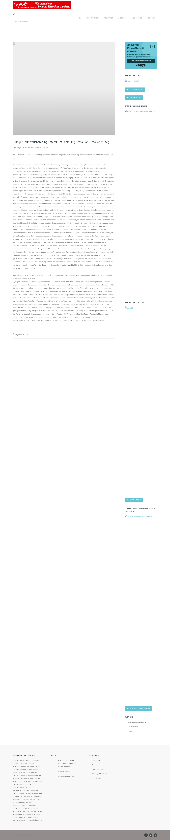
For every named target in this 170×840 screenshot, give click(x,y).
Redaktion (108, 18)
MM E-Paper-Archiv (134, 97)
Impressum (96, 760)
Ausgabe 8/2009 (20, 335)
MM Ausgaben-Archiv (135, 89)
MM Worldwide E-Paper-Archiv (138, 708)
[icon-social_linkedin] (146, 835)
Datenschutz (96, 765)
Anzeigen (122, 18)
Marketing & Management (137, 722)
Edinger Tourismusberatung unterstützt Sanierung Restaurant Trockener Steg (61, 142)
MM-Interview (93, 18)
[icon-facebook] (155, 835)
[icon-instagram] (151, 835)
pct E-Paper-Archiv (134, 500)
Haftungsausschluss (99, 773)
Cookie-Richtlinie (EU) (99, 769)
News (80, 18)
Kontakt (151, 18)
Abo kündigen (97, 778)
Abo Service (137, 18)
